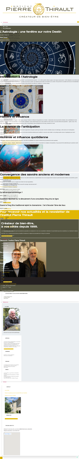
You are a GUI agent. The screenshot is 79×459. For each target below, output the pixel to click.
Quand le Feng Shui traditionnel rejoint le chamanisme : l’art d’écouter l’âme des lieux (32, 205)
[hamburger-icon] (78, 22)
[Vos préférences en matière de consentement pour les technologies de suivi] (77, 457)
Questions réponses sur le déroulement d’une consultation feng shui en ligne (29, 199)
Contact (4, 381)
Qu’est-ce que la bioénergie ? (11, 192)
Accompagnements (7, 172)
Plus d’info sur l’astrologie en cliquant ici (9, 186)
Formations (5, 22)
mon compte (6, 38)
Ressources (5, 302)
